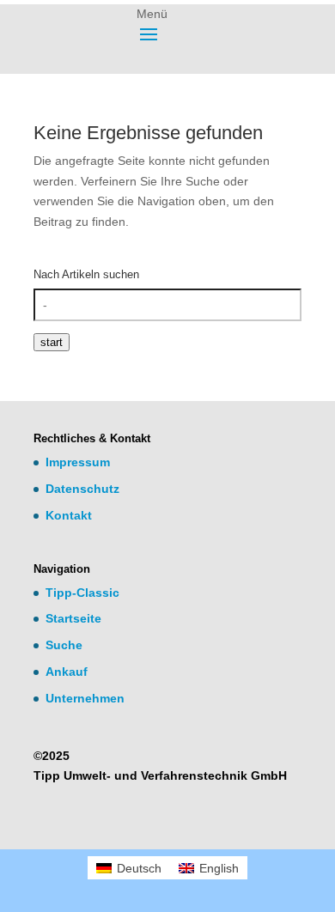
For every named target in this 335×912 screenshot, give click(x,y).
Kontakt (69, 515)
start (51, 342)
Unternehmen (85, 698)
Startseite (73, 618)
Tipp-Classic (82, 592)
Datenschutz (82, 489)
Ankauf (67, 671)
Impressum (78, 462)
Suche (64, 645)
